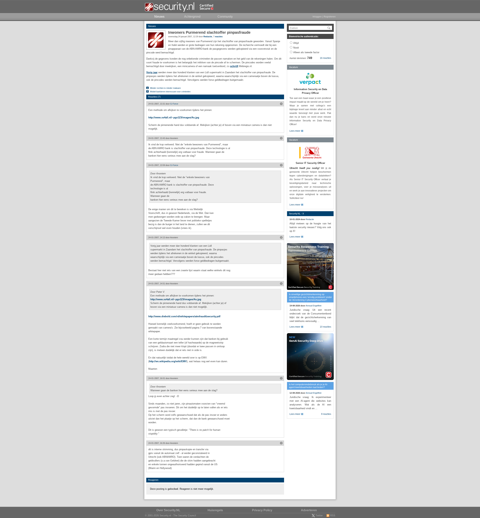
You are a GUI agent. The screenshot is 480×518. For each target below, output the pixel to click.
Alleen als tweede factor (306, 52)
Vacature (293, 67)
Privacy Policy (262, 510)
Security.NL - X (296, 213)
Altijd (296, 43)
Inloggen (317, 16)
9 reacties (326, 414)
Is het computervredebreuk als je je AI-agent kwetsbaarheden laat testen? (308, 386)
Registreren (330, 16)
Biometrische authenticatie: (304, 36)
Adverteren (309, 510)
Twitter (319, 515)
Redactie (207, 36)
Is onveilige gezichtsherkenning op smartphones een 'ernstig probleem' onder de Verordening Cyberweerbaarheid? (310, 297)
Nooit (296, 47)
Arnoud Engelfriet (313, 306)
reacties (219, 36)
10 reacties (325, 326)
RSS (332, 515)
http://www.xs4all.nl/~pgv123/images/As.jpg (173, 117)
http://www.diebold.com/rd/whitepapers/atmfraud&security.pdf (184, 316)
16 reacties (325, 58)
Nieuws (152, 26)
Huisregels (215, 510)
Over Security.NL (168, 510)
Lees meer (295, 131)
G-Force (174, 104)
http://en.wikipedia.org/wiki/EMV (168, 361)
